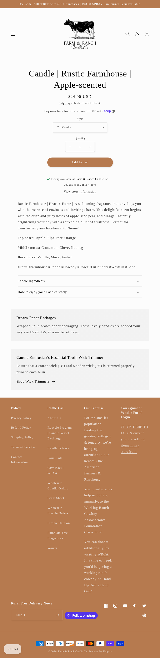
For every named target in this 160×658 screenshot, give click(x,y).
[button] (13, 34)
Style (80, 118)
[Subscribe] (57, 615)
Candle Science (58, 448)
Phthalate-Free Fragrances (58, 535)
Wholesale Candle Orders (58, 485)
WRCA (103, 554)
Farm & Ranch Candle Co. (73, 651)
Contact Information (19, 459)
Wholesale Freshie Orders (58, 510)
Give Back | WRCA (56, 470)
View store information (80, 191)
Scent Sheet (56, 498)
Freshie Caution (59, 523)
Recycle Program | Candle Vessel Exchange (60, 433)
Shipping (65, 103)
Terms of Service (23, 447)
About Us (54, 418)
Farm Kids (55, 458)
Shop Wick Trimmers (33, 381)
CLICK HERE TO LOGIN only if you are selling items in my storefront (134, 439)
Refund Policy (21, 427)
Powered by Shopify (100, 651)
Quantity (80, 138)
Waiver (53, 548)
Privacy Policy (21, 418)
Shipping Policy (22, 437)
